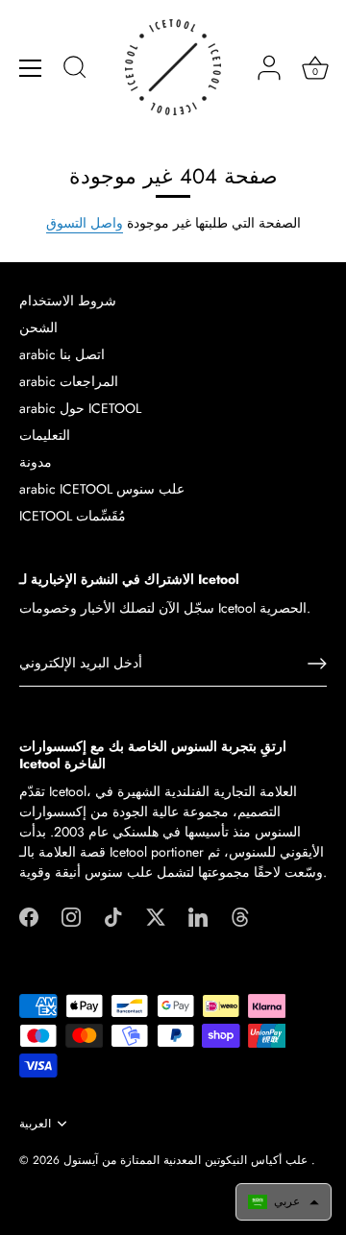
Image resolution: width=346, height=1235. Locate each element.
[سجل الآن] (317, 663)
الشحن (38, 327)
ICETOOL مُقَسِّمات (72, 515)
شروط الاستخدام (67, 300)
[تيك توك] (113, 915)
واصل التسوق (84, 222)
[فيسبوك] (28, 915)
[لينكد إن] (198, 915)
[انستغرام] (71, 915)
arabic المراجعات (68, 381)
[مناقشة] (75, 70)
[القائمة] (31, 68)
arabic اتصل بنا (62, 354)
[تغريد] (155, 915)
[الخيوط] (240, 915)
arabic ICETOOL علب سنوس (102, 488)
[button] (283, 1202)
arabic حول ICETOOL (80, 408)
